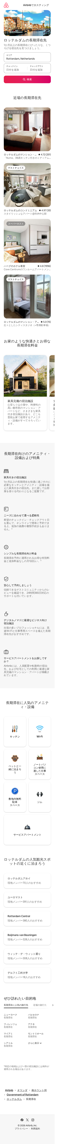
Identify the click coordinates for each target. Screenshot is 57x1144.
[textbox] (15, 70)
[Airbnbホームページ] (6, 5)
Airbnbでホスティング (36, 5)
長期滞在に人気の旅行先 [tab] (16, 1005)
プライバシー (21, 1128)
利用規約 (35, 1128)
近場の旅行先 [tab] (40, 1005)
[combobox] (27, 59)
